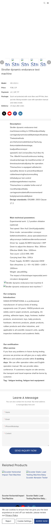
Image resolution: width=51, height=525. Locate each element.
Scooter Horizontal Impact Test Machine (13, 497)
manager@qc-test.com (26, 405)
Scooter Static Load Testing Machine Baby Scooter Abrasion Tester (36, 497)
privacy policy (11, 515)
